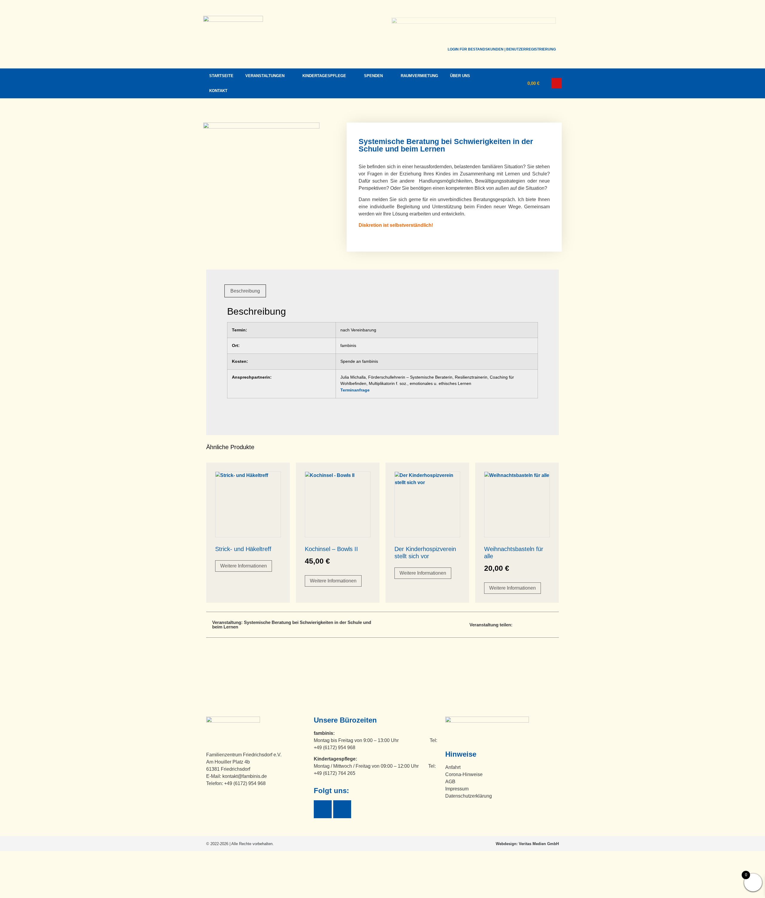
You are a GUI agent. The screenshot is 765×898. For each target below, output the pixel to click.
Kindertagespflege (324, 76)
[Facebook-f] (323, 809)
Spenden (373, 76)
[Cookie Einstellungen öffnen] (45, 894)
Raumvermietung (419, 76)
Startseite (221, 76)
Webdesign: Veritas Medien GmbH (527, 844)
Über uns (460, 76)
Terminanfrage (355, 390)
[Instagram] (342, 809)
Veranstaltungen (264, 76)
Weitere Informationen (243, 565)
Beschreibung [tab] (245, 290)
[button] (556, 83)
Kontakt (218, 90)
